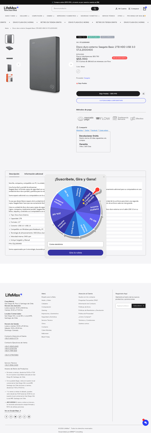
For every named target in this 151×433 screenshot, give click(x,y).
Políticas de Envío (85, 307)
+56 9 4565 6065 (11, 346)
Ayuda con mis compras (87, 297)
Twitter (87, 130)
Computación (46, 307)
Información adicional (33, 174)
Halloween (45, 333)
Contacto (45, 327)
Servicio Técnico (47, 320)
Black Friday (46, 337)
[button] (143, 93)
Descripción (14, 174)
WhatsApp (79, 130)
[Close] (103, 176)
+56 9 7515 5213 (11, 351)
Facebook (94, 130)
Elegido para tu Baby (49, 297)
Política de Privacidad (86, 313)
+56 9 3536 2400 (11, 365)
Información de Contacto (87, 304)
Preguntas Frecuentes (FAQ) (88, 300)
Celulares (45, 304)
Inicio (7, 28)
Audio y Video (46, 300)
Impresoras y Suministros (50, 313)
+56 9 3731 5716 (11, 348)
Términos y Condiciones (87, 320)
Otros (44, 323)
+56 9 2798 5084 (11, 355)
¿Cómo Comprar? (85, 317)
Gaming (44, 310)
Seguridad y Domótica (49, 317)
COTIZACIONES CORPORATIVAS (111, 100)
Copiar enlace (103, 130)
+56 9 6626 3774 (11, 338)
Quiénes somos (84, 323)
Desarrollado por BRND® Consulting (70, 432)
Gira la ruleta (75, 252)
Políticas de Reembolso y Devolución (91, 310)
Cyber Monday (47, 330)
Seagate (87, 78)
